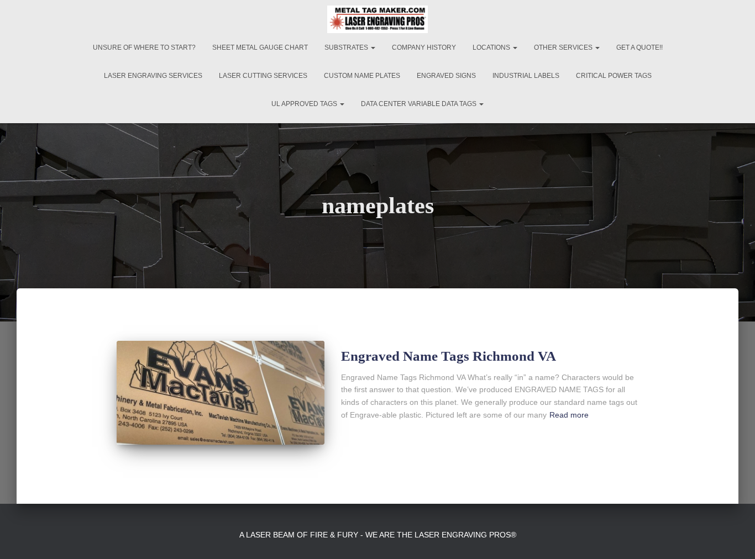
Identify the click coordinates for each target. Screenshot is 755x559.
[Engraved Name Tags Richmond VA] (220, 393)
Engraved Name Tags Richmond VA (448, 356)
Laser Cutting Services (263, 76)
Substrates (347, 47)
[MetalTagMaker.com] (377, 19)
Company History (424, 47)
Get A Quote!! (639, 47)
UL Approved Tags (305, 104)
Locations (492, 47)
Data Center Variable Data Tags (419, 104)
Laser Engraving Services (153, 76)
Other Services (564, 47)
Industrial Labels (525, 76)
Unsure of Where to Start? (144, 47)
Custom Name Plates (362, 76)
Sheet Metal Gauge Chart (260, 47)
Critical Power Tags (614, 76)
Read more (569, 414)
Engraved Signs (446, 76)
